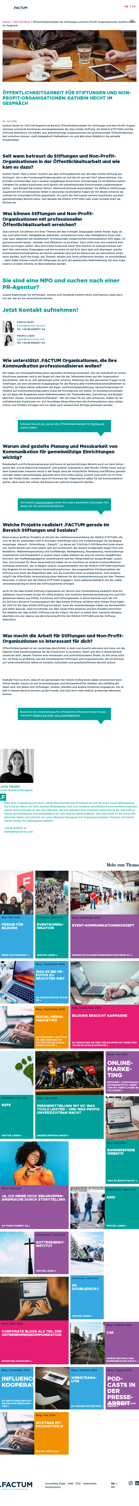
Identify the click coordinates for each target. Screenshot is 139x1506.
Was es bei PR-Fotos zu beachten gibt (50, 975)
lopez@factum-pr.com (31, 339)
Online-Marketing (120, 1069)
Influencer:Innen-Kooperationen (33, 1382)
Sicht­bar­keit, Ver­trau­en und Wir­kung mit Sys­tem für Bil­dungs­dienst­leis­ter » (52, 1041)
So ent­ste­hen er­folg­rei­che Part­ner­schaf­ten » (17, 1403)
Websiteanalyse (84, 1379)
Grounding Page (55, 1484)
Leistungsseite (45, 503)
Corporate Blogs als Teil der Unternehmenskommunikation (32, 1333)
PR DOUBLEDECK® (85, 1287)
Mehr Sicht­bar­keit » (15, 955)
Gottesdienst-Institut (50, 1244)
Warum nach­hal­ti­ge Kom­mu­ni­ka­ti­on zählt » (122, 1360)
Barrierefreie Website (121, 1152)
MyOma (95, 424)
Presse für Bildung (12, 926)
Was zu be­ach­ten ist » (122, 1181)
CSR (110, 1332)
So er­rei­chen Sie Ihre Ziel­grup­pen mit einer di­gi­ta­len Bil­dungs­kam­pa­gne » (104, 1044)
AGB (70, 1484)
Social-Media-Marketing (50, 1018)
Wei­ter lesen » (47, 955)
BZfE (6, 1105)
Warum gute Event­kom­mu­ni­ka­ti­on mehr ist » (102, 955)
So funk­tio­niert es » (16, 1226)
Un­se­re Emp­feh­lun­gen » (53, 1136)
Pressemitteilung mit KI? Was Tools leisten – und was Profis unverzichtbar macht (68, 1109)
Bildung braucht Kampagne (99, 1015)
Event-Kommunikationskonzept (103, 925)
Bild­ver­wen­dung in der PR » (52, 999)
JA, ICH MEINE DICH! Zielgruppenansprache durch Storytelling (33, 1198)
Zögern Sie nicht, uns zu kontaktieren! (56, 716)
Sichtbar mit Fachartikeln (49, 1424)
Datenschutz (53, 1487)
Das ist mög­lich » (47, 1451)
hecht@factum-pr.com (31, 326)
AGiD (110, 1197)
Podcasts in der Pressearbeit (121, 1391)
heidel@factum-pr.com (18, 832)
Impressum (90, 1484)
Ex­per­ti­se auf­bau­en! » (17, 1361)
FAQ (78, 1484)
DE (126, 7)
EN (134, 7)
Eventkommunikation (50, 926)
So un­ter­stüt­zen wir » (87, 1406)
